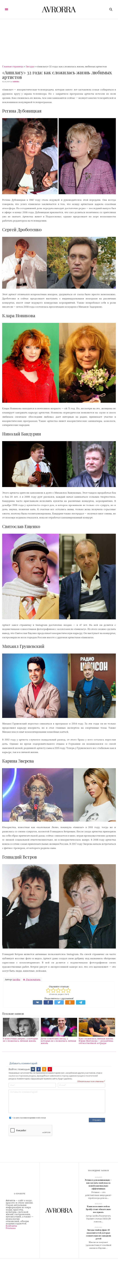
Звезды (30, 66)
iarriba (16, 82)
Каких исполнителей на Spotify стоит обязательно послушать (98, 1209)
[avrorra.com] (59, 9)
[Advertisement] (59, 40)
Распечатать (33, 979)
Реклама (11, 1228)
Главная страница (12, 66)
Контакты (11, 1225)
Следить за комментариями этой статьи (29, 1117)
